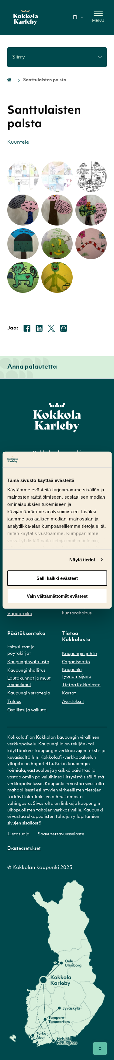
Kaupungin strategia (28, 693)
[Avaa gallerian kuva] (23, 176)
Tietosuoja (18, 834)
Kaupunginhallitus (26, 671)
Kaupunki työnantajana (76, 673)
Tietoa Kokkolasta (81, 685)
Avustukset (73, 702)
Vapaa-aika (19, 614)
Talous (14, 702)
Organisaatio (76, 662)
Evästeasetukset (24, 849)
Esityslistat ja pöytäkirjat (21, 650)
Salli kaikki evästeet (57, 578)
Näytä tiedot (82, 559)
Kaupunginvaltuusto (28, 662)
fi (75, 17)
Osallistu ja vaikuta (27, 710)
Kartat (69, 693)
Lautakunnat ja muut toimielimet (29, 682)
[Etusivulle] (25, 17)
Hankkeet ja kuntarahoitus (77, 610)
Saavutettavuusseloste (61, 834)
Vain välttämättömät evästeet (57, 595)
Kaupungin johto (79, 654)
